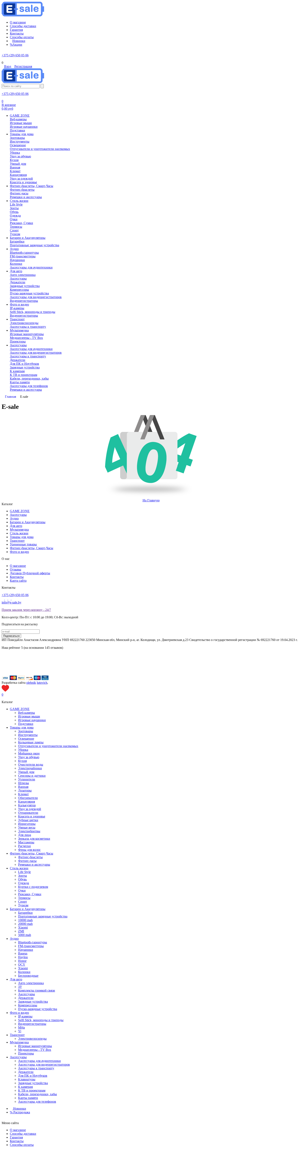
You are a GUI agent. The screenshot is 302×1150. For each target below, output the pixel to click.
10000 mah (25, 920)
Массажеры (26, 842)
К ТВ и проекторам (31, 1090)
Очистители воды (30, 764)
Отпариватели (28, 812)
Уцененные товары (23, 544)
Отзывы (15, 569)
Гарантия (16, 1137)
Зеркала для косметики (34, 838)
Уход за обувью (28, 757)
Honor (22, 961)
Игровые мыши (29, 716)
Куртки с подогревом (33, 886)
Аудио (14, 518)
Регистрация (23, 66)
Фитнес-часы (27, 861)
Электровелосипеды (32, 1038)
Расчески (24, 846)
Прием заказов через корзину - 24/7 (26, 610)
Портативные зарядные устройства (42, 916)
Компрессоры (27, 1005)
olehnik (31, 682)
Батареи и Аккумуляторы (27, 522)
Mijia (21, 1027)
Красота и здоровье (31, 816)
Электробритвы (29, 831)
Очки (22, 890)
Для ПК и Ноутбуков (32, 1075)
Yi (19, 1031)
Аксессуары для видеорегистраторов (44, 1064)
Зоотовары (25, 731)
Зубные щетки (28, 820)
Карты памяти (28, 1098)
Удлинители (26, 779)
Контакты (17, 577)
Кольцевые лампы (31, 742)
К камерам (25, 1086)
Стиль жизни (19, 533)
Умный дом (26, 772)
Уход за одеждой (29, 809)
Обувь (22, 879)
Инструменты (28, 735)
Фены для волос (29, 849)
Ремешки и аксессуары (34, 864)
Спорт (22, 901)
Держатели (25, 998)
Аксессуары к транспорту (36, 1068)
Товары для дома (21, 537)
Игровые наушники (32, 720)
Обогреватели (28, 798)
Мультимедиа (19, 529)
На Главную (151, 500)
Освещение (26, 738)
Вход (7, 66)
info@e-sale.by (11, 602)
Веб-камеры (26, 712)
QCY (21, 964)
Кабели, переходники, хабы (37, 1094)
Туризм (23, 905)
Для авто (16, 526)
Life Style (24, 872)
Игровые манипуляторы (35, 1046)
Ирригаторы (27, 824)
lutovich (42, 682)
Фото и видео (19, 551)
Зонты (22, 875)
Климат (23, 794)
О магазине (18, 565)
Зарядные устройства (33, 1001)
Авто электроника (31, 983)
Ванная (23, 786)
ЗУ (20, 986)
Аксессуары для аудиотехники (39, 1061)
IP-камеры (25, 1016)
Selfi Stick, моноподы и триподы (40, 1020)
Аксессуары (18, 514)
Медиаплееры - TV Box (34, 1049)
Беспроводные (28, 975)
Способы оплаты (22, 1145)
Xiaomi (23, 927)
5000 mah (24, 935)
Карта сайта (18, 580)
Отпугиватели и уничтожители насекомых (48, 746)
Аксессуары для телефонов (37, 1101)
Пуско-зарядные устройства (37, 1009)
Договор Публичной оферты (30, 573)
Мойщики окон (29, 753)
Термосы (24, 898)
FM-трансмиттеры (31, 946)
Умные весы (26, 827)
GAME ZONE (20, 511)
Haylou (23, 957)
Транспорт (17, 540)
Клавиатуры (26, 1079)
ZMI (21, 931)
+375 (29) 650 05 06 (15, 55)
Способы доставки (23, 1133)
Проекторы (26, 1053)
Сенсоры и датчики (32, 775)
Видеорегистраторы (32, 1024)
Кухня (22, 761)
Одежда (23, 883)
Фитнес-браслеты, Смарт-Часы (31, 548)
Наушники (25, 949)
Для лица (24, 835)
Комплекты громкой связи (36, 990)
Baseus (22, 953)
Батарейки (25, 912)
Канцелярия (26, 801)
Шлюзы (23, 783)
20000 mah (25, 924)
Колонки (24, 972)
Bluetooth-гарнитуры (32, 942)
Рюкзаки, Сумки (29, 894)
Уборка (23, 749)
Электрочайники (30, 768)
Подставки (25, 724)
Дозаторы (25, 790)
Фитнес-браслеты (30, 857)
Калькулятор (27, 805)
